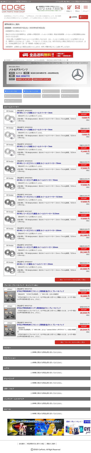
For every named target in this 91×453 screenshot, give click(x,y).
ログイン (84, 17)
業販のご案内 (51, 444)
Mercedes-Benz (14, 67)
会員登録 (74, 17)
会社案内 (22, 444)
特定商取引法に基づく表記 (35, 444)
